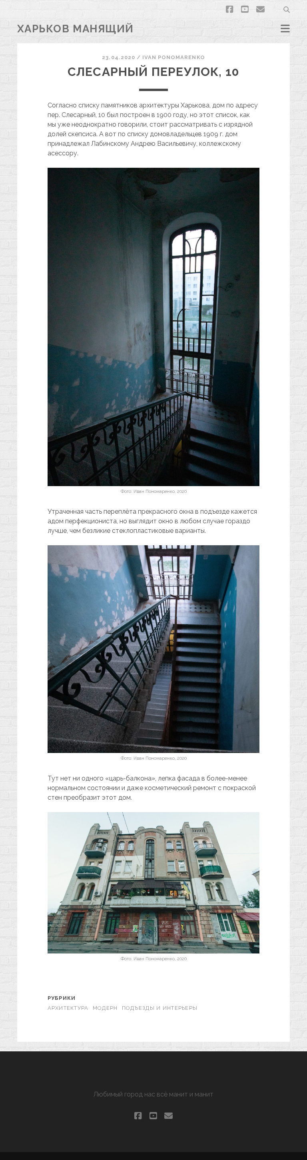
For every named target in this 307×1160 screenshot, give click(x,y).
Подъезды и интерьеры (160, 1008)
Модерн (105, 1008)
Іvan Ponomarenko (173, 57)
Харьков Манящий (75, 29)
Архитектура (68, 1008)
